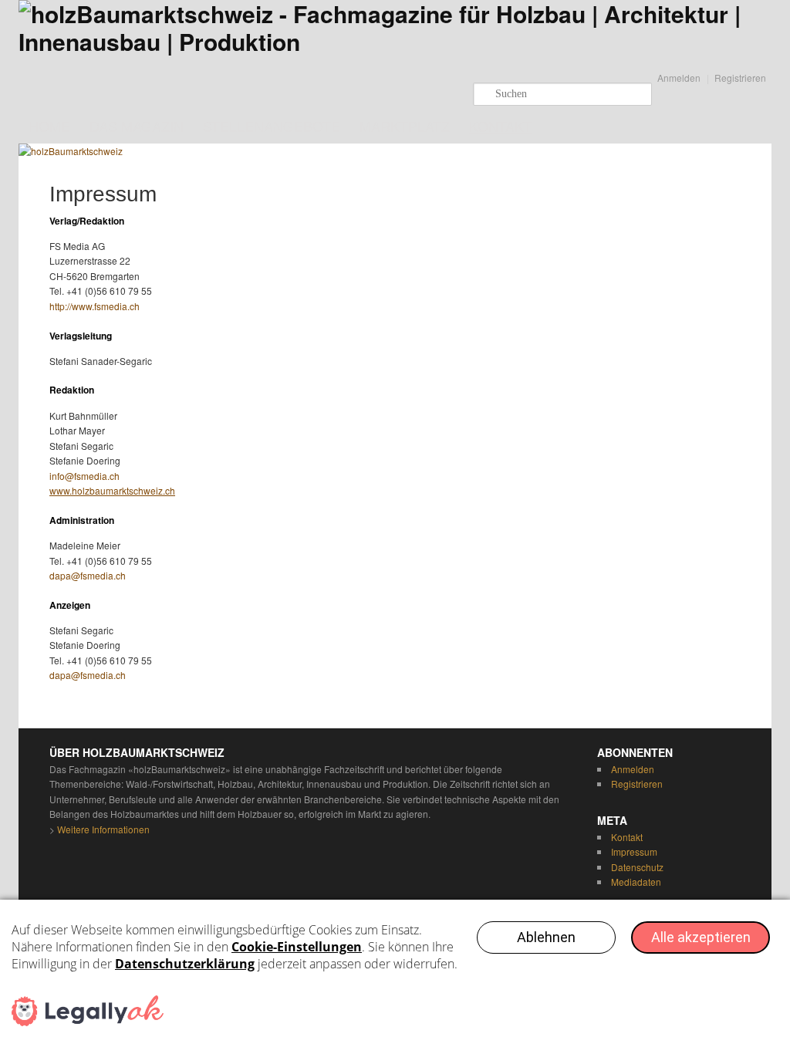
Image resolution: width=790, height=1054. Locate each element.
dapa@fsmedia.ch (87, 575)
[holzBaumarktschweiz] (395, 41)
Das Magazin (136, 126)
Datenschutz (637, 866)
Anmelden (679, 77)
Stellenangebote (271, 126)
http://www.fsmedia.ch (94, 305)
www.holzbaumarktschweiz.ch (112, 490)
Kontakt (500, 126)
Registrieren (740, 77)
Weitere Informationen (103, 829)
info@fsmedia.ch (84, 475)
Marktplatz (405, 126)
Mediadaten (636, 881)
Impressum (634, 851)
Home (49, 126)
